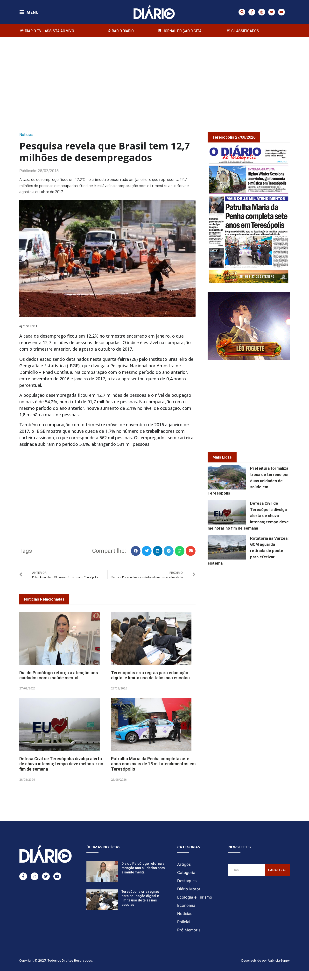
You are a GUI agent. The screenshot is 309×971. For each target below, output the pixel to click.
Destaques (187, 880)
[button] (242, 12)
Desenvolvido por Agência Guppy (265, 960)
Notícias (26, 134)
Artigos (184, 864)
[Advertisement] (154, 79)
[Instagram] (261, 12)
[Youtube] (281, 12)
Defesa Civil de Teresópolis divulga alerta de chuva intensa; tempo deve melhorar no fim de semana (61, 764)
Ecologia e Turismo (194, 897)
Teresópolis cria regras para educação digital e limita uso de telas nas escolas (150, 675)
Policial (183, 921)
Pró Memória (189, 930)
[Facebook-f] (251, 12)
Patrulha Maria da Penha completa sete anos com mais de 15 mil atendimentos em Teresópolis (153, 764)
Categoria (186, 872)
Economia (186, 905)
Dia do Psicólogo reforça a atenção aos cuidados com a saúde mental (58, 675)
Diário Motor (188, 888)
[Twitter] (271, 12)
